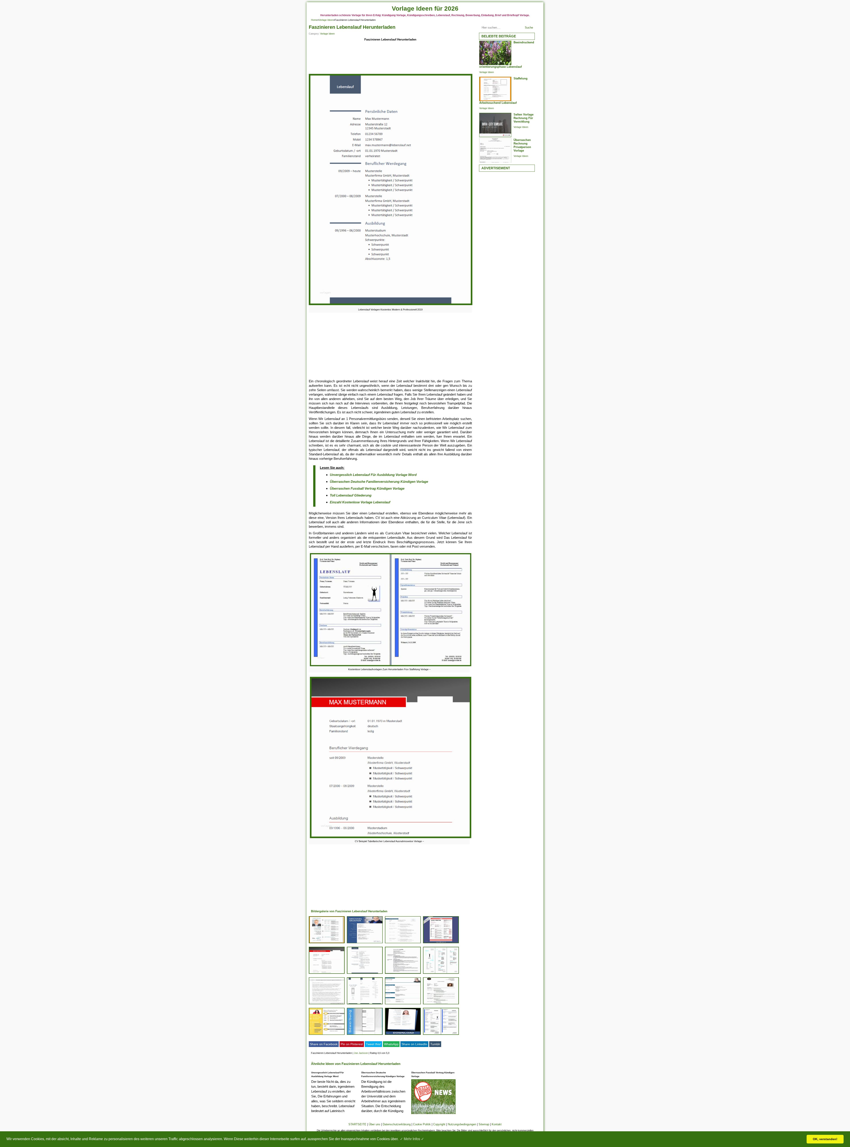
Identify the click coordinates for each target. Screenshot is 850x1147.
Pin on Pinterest (352, 1044)
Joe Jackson (361, 1053)
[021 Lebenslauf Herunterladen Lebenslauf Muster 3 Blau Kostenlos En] (403, 1004)
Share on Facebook (324, 1044)
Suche (529, 27)
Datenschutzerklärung (397, 1124)
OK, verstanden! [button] (825, 1139)
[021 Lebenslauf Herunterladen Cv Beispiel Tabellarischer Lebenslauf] (327, 974)
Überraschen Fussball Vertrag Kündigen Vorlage (367, 488)
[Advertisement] (390, 58)
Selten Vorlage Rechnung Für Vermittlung (523, 118)
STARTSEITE (357, 1124)
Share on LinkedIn (414, 1044)
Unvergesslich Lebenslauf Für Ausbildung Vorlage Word (373, 475)
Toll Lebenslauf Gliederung (350, 495)
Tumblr (435, 1044)
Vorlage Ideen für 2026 (425, 8)
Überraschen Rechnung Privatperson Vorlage (522, 145)
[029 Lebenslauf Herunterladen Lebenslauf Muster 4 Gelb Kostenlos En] (327, 1035)
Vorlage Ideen (326, 20)
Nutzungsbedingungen (462, 1124)
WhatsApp (391, 1044)
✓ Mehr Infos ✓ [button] (412, 1139)
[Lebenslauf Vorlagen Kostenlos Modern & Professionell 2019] (390, 305)
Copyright (439, 1124)
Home (314, 20)
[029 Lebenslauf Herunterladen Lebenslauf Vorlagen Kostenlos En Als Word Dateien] (403, 1035)
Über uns (374, 1124)
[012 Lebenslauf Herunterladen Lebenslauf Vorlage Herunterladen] (441, 943)
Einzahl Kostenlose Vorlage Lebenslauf (360, 502)
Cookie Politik (422, 1124)
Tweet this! (373, 1044)
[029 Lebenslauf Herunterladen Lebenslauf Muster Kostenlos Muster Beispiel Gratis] (441, 974)
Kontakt (497, 1124)
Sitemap (484, 1124)
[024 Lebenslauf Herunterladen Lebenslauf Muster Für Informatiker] (403, 943)
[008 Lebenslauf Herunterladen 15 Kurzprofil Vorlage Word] (327, 943)
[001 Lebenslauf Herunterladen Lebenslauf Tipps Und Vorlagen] (441, 1004)
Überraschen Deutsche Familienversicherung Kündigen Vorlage (379, 481)
